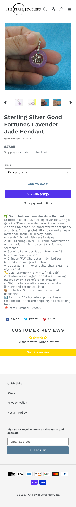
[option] (19, 102)
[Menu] (69, 9)
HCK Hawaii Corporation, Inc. (43, 494)
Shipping (9, 152)
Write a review (38, 352)
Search (12, 392)
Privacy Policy (17, 402)
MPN (8, 165)
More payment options (38, 203)
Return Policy (17, 412)
